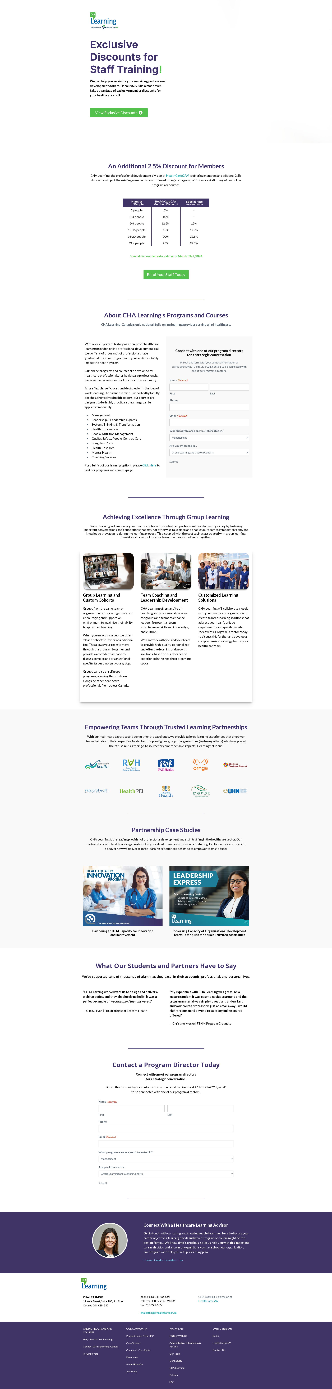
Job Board (131, 1371)
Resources (132, 1357)
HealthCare (177, 175)
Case (129, 1343)
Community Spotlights (138, 1350)
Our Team (174, 1353)
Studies (136, 1343)
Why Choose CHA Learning (98, 1339)
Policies (173, 1374)
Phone (173, 400)
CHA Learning (177, 1367)
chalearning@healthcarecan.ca (159, 1312)
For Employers (90, 1353)
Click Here (149, 465)
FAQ (171, 1382)
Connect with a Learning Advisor (100, 1346)
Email (178, 415)
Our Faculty (175, 1360)
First (172, 393)
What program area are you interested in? (196, 430)
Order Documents (222, 1328)
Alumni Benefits (135, 1364)
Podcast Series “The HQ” (140, 1335)
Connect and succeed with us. (164, 1260)
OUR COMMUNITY (137, 1328)
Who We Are (176, 1328)
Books (216, 1335)
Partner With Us (178, 1335)
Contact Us (219, 1349)
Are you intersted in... (183, 445)
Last (212, 393)
